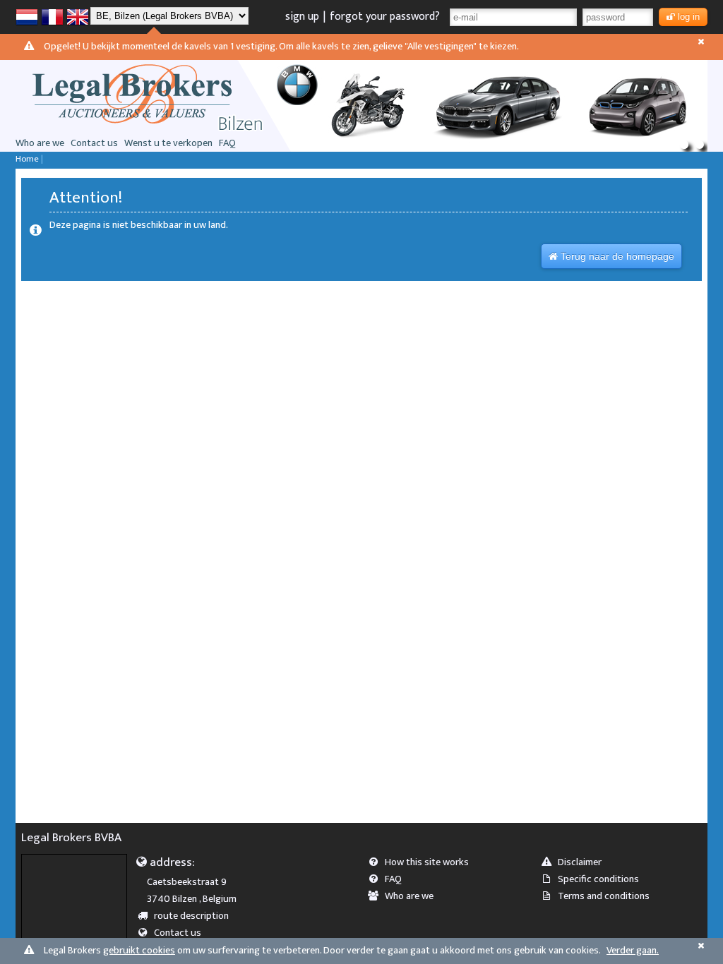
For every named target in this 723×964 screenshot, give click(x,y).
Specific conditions (598, 879)
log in (689, 16)
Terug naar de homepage (617, 256)
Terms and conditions (604, 896)
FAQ (227, 143)
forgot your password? (385, 16)
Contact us (94, 143)
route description (191, 916)
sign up (302, 16)
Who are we (40, 143)
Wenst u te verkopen (168, 143)
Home (27, 159)
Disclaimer (580, 862)
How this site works (427, 862)
